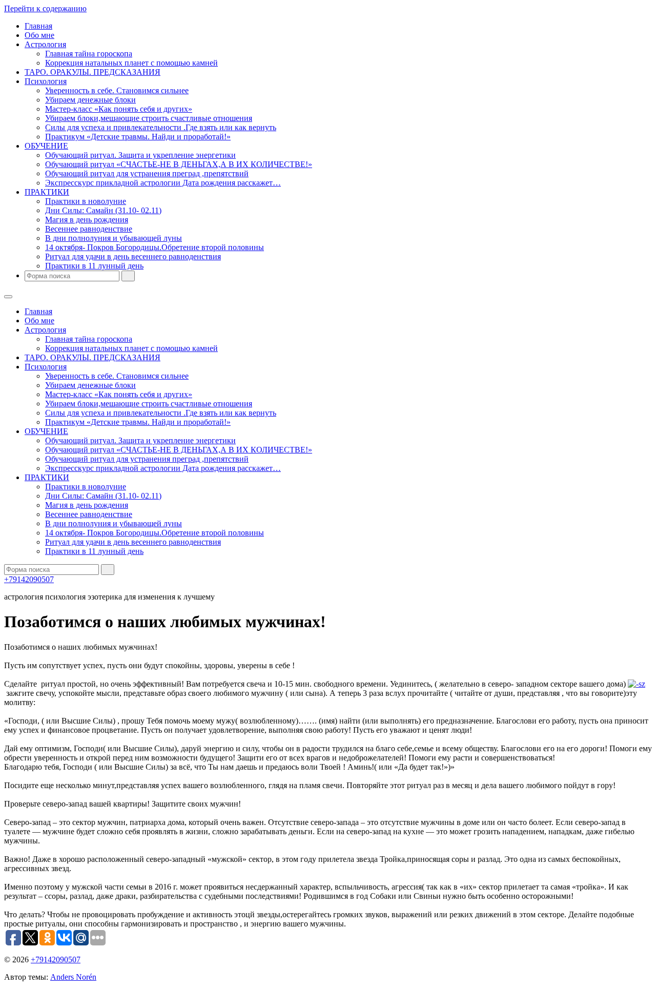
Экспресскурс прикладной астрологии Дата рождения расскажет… (163, 182)
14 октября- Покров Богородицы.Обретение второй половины (154, 247)
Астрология (45, 44)
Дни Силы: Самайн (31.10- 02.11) (103, 210)
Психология (46, 81)
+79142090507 (29, 579)
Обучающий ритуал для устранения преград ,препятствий (147, 173)
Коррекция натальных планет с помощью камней (131, 62)
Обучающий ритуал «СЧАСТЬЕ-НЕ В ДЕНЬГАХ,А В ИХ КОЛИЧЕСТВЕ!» (178, 164)
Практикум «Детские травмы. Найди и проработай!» (138, 136)
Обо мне (39, 35)
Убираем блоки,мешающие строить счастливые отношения (148, 118)
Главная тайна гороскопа (88, 53)
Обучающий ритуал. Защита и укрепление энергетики (140, 155)
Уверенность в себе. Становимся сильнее (117, 90)
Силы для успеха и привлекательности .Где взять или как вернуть (160, 127)
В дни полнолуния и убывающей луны (113, 238)
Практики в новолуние (85, 201)
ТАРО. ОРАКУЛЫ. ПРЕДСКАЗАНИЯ (92, 72)
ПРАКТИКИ (47, 192)
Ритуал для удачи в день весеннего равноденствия (133, 256)
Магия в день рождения (86, 219)
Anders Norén (73, 977)
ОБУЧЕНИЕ (46, 145)
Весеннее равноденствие (88, 228)
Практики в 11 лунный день (94, 265)
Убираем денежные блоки (90, 99)
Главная (38, 26)
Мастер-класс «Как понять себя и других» (118, 109)
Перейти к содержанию (45, 8)
